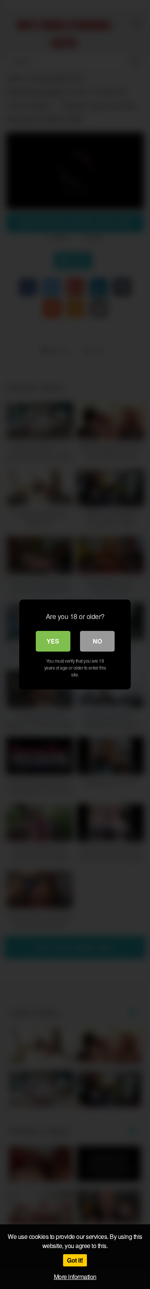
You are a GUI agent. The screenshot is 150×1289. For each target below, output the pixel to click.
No (97, 641)
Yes (53, 641)
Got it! (75, 1260)
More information (75, 1276)
